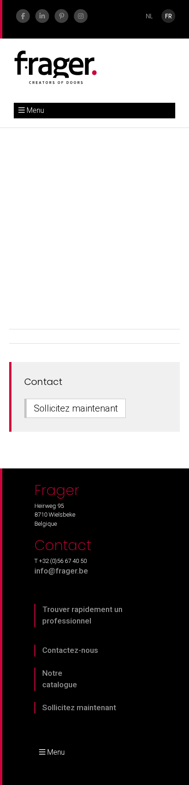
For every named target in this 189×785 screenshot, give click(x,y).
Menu (35, 110)
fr (168, 16)
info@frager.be (61, 570)
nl (149, 16)
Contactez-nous (70, 650)
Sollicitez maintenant (76, 408)
